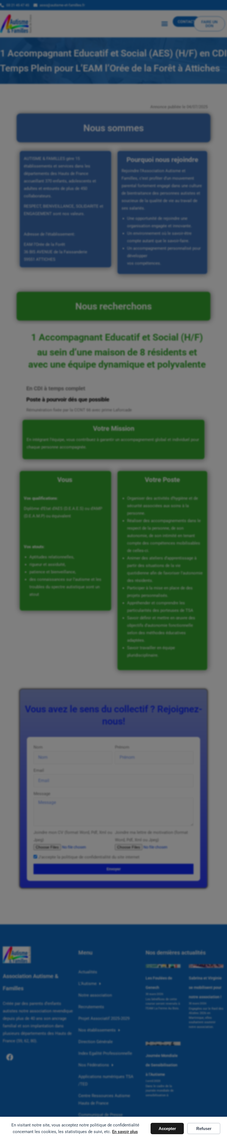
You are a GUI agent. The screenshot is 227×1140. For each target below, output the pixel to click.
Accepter (167, 1128)
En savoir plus (125, 1131)
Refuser (203, 1128)
